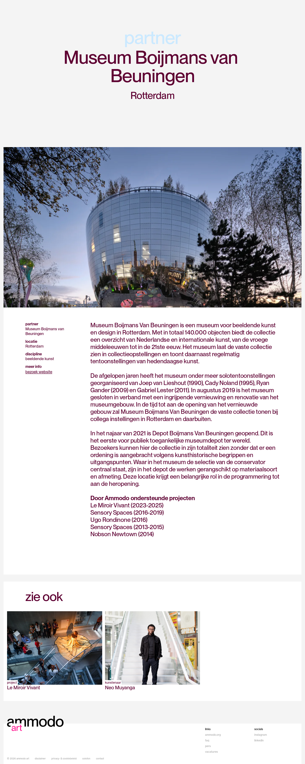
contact (100, 758)
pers (208, 746)
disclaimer (40, 758)
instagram (260, 734)
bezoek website (38, 371)
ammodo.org (213, 734)
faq (207, 740)
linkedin (259, 740)
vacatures (211, 751)
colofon (86, 758)
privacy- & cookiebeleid (64, 758)
